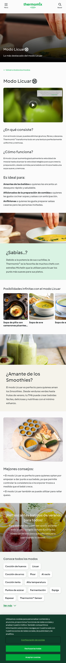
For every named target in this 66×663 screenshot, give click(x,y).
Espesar (9, 598)
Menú (6, 8)
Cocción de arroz (14, 574)
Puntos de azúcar (14, 590)
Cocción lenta (13, 582)
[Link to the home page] (33, 5)
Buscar (60, 8)
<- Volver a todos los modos (16, 70)
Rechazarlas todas (33, 648)
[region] (33, 639)
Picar (33, 574)
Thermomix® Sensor (31, 598)
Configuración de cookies (33, 640)
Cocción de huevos (15, 566)
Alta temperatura (36, 582)
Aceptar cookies (33, 657)
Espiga (55, 590)
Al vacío (46, 574)
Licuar (35, 566)
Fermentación (38, 590)
